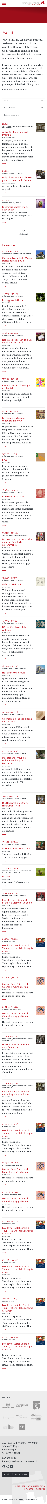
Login (4, 1500)
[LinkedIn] (11, 1467)
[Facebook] (3, 1467)
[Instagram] (7, 1467)
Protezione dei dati (28, 1500)
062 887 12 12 (9, 1458)
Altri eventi (23, 234)
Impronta (13, 1500)
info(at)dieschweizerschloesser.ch (19, 1461)
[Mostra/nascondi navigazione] (4, 3)
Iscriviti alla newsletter (14, 1474)
